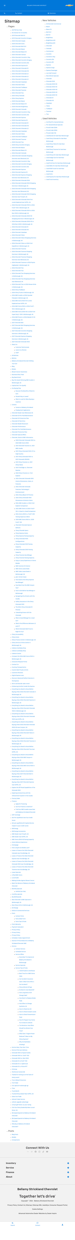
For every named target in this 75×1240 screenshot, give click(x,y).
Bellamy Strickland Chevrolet (44, 1201)
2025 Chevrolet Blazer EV (19, 104)
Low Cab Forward (51, 73)
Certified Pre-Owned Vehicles (54, 122)
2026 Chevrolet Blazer (18, 147)
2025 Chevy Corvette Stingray (21, 145)
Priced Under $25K (51, 130)
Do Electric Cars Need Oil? (26, 990)
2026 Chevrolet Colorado (19, 153)
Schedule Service (21, 951)
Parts (13, 913)
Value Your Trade (16, 1096)
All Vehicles (15, 355)
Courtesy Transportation (19, 667)
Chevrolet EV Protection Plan (20, 418)
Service (14, 946)
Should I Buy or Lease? (22, 396)
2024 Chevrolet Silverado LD (20, 73)
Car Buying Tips (16, 388)
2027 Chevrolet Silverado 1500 (21, 341)
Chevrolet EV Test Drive (18, 421)
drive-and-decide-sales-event (21, 683)
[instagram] (39, 1151)
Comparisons (16, 1140)
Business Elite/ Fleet (18, 374)
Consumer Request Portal (19, 661)
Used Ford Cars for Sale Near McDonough (58, 163)
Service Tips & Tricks (22, 968)
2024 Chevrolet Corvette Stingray (22, 60)
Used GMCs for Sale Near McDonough (57, 166)
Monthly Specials (17, 888)
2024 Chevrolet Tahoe (18, 84)
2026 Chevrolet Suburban (19, 232)
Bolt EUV (48, 32)
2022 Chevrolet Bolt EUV (19, 46)
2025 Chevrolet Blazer (18, 101)
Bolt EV (48, 35)
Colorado (48, 48)
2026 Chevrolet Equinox (19, 169)
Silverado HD (50, 100)
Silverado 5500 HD (51, 92)
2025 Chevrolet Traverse (19, 139)
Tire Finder (15, 1083)
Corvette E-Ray (50, 56)
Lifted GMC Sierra (17, 875)
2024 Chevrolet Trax (18, 93)
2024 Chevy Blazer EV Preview (24, 495)
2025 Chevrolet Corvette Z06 (20, 114)
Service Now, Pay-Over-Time (20, 1047)
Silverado (49, 78)
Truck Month (15, 1091)
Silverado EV (50, 97)
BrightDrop (49, 37)
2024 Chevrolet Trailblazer (19, 87)
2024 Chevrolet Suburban (19, 82)
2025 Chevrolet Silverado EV (20, 123)
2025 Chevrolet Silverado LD (20, 128)
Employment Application (23, 410)
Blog (13, 366)
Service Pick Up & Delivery (19, 1050)
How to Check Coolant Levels (27, 1011)
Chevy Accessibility (17, 634)
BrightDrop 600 (50, 43)
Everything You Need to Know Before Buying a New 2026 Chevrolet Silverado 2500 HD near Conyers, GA (23, 724)
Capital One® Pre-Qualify (19, 385)
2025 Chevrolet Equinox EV (20, 120)
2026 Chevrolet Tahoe (18, 235)
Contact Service (20, 949)
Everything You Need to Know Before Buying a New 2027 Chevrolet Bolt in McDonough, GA (22, 774)
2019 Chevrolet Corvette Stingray (21, 38)
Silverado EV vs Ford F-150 (19, 1061)
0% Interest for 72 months (19, 32)
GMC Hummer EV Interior (23, 566)
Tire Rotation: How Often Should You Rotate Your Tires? (26, 1028)
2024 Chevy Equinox (18, 98)
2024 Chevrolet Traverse (19, 90)
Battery (14, 358)
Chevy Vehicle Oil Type (25, 987)
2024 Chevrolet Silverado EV (20, 68)
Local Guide (15, 877)
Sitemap (14, 1069)
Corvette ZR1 (50, 62)
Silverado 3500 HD (51, 87)
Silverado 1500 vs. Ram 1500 (20, 1058)
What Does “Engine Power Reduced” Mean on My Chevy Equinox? (27, 1036)
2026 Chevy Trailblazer (18, 290)
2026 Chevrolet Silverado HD (20, 229)
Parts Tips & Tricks (21, 921)
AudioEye (46, 1205)
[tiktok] (43, 1151)
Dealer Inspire (52, 1213)
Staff (17, 352)
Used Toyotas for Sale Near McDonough (57, 176)
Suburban (49, 103)
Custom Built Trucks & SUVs (20, 670)
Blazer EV (49, 29)
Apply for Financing (21, 804)
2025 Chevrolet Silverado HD (20, 125)
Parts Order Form (21, 918)
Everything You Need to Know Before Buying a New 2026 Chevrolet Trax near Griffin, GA (23, 749)
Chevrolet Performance (19, 426)
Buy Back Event (16, 377)
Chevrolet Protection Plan (19, 432)
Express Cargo (50, 67)
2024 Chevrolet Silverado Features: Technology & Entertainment (23, 489)
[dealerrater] (31, 1151)
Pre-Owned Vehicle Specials (54, 125)
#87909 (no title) (17, 30)
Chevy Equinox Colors (22, 533)
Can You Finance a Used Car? (24, 806)
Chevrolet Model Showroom (20, 424)
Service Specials (20, 965)
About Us (14, 344)
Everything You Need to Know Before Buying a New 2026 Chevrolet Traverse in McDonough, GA (24, 741)
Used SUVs (49, 174)
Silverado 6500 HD (51, 95)
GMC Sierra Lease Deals (22, 568)
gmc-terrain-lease (21, 577)
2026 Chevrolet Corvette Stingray (22, 164)
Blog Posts (15, 1134)
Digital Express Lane (18, 675)
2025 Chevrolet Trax (18, 142)
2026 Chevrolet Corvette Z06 (20, 166)
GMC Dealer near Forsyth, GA (20, 834)
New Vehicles (49, 20)
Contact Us (15, 664)
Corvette (48, 54)
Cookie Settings (37, 1209)
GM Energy (15, 828)
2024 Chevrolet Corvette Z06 (20, 63)
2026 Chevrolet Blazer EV (19, 150)
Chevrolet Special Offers (19, 434)
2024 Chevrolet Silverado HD (20, 71)
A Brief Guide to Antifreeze (27, 970)
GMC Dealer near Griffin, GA (20, 836)
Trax (47, 114)
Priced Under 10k (51, 133)
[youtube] (47, 1151)
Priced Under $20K (51, 127)
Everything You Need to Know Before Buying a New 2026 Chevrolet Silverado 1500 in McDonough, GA (23, 708)
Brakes (14, 369)
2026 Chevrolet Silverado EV (20, 227)
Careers (14, 404)
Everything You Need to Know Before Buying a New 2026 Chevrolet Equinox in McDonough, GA (23, 700)
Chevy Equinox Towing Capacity (25, 536)
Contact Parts (20, 916)
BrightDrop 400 (50, 40)
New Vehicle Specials (52, 76)
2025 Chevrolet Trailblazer (19, 136)
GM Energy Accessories (19, 831)
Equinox (48, 65)
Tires (13, 1088)
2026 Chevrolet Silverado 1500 (21, 180)
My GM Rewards (16, 897)
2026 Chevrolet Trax (18, 268)
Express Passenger (51, 70)
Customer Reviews (17, 672)
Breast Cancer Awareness (19, 372)
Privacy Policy (16, 929)
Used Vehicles (50, 119)
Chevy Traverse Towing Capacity (25, 558)
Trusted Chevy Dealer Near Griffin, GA (23, 1094)
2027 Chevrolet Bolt (17, 322)
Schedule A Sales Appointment (21, 938)
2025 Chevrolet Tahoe (18, 134)
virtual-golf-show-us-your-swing (21, 1104)
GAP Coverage (16, 815)
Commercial (49, 51)
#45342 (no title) (21, 891)
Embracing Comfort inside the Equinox (23, 686)
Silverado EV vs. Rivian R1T (19, 1066)
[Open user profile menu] (62, 1224)
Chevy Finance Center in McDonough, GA (24, 640)
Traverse (48, 111)
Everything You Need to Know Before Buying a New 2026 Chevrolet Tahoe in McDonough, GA (23, 733)
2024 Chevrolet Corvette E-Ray (21, 57)
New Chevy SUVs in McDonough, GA (22, 905)
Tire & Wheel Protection (19, 1080)
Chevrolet (49, 45)
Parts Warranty (16, 924)
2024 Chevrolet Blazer (18, 49)
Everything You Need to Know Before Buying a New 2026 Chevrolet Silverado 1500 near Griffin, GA (23, 716)
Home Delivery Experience (19, 842)
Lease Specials (16, 872)
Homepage (15, 845)
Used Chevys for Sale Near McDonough (57, 155)
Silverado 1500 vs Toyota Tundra (21, 1052)
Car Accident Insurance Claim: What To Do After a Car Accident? (26, 981)
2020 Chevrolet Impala (18, 41)
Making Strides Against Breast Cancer (23, 880)
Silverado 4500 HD (51, 89)
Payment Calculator (18, 927)
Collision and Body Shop (19, 650)
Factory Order (16, 798)
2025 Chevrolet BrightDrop (20, 106)
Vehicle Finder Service (18, 1099)
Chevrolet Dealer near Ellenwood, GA (22, 413)
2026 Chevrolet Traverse (19, 248)
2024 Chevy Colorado (18, 95)
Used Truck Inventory (52, 179)
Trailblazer (49, 108)
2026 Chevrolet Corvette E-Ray (21, 161)
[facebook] (35, 1151)
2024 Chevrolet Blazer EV (19, 52)
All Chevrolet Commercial (53, 24)
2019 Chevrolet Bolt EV (18, 35)
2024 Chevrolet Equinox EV (20, 65)
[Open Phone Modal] (4, 13)
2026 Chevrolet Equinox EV (20, 172)
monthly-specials (17, 894)
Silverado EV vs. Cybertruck (20, 1063)
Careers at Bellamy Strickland (24, 407)
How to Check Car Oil (25, 1009)
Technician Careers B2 (18, 1072)
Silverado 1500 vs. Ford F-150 (20, 1055)
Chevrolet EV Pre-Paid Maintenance (22, 415)
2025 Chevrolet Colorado (19, 109)
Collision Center (16, 653)
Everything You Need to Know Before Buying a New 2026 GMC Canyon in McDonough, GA (22, 757)
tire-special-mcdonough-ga (20, 1085)
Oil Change (15, 908)
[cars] (28, 1151)
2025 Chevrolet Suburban (19, 131)
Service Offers (20, 954)
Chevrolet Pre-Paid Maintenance (21, 429)
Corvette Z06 (50, 59)
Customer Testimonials (22, 347)
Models (14, 1137)
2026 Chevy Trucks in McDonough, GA (23, 292)
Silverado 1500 (50, 81)
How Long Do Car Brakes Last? (21, 847)
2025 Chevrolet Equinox (19, 117)
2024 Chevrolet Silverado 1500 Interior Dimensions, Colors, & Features (25, 481)
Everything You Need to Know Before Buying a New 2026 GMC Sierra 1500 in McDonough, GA (23, 765)
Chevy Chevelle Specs (22, 530)
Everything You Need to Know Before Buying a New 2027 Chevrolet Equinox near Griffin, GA (23, 782)
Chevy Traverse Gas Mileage (24, 555)
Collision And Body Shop (19, 648)
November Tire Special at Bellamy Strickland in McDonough (26, 960)
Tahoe (48, 106)
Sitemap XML (37, 1205)
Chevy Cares (15, 637)
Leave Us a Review (21, 350)
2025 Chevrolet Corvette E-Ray (21, 112)
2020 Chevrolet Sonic (18, 43)
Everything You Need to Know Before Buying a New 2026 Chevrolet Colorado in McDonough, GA (24, 692)
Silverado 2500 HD (51, 84)
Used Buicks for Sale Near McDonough (57, 135)
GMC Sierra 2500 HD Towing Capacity (23, 839)
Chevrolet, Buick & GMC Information (22, 437)
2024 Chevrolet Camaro (19, 54)
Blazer (48, 26)
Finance (14, 801)
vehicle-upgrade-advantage (20, 1102)
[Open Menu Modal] (4, 5)
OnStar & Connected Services (20, 910)
